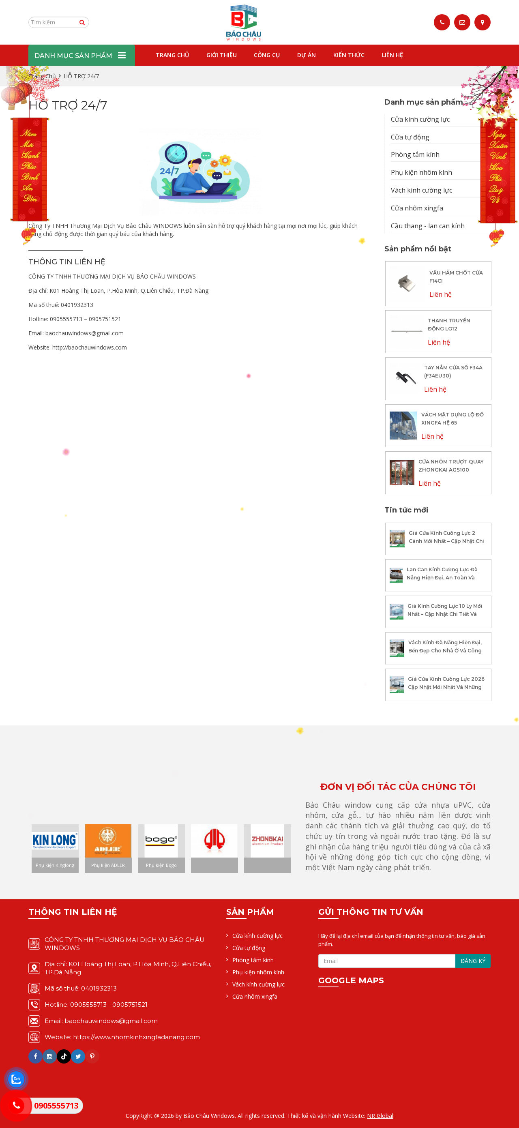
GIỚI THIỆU (221, 55)
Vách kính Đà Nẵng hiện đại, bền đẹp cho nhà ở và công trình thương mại (445, 650)
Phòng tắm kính (415, 154)
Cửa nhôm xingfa (417, 208)
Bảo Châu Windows (209, 1115)
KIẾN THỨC (349, 55)
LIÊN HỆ (392, 55)
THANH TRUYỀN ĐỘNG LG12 (449, 324)
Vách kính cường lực (421, 190)
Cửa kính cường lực (420, 119)
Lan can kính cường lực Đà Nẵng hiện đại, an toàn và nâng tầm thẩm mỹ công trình (442, 581)
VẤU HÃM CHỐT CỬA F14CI (456, 277)
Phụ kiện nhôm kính (421, 172)
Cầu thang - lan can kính (428, 225)
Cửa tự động (410, 137)
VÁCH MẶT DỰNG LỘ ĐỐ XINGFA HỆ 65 (452, 419)
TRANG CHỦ (172, 55)
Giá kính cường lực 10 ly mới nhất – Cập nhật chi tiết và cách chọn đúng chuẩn (445, 614)
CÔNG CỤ (267, 55)
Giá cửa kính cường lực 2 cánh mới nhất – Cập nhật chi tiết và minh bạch (446, 541)
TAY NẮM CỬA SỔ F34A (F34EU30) (453, 372)
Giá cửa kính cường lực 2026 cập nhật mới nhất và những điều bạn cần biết (446, 687)
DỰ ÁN (306, 55)
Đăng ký (473, 961)
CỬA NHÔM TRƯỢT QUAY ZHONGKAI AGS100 (451, 466)
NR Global (380, 1115)
